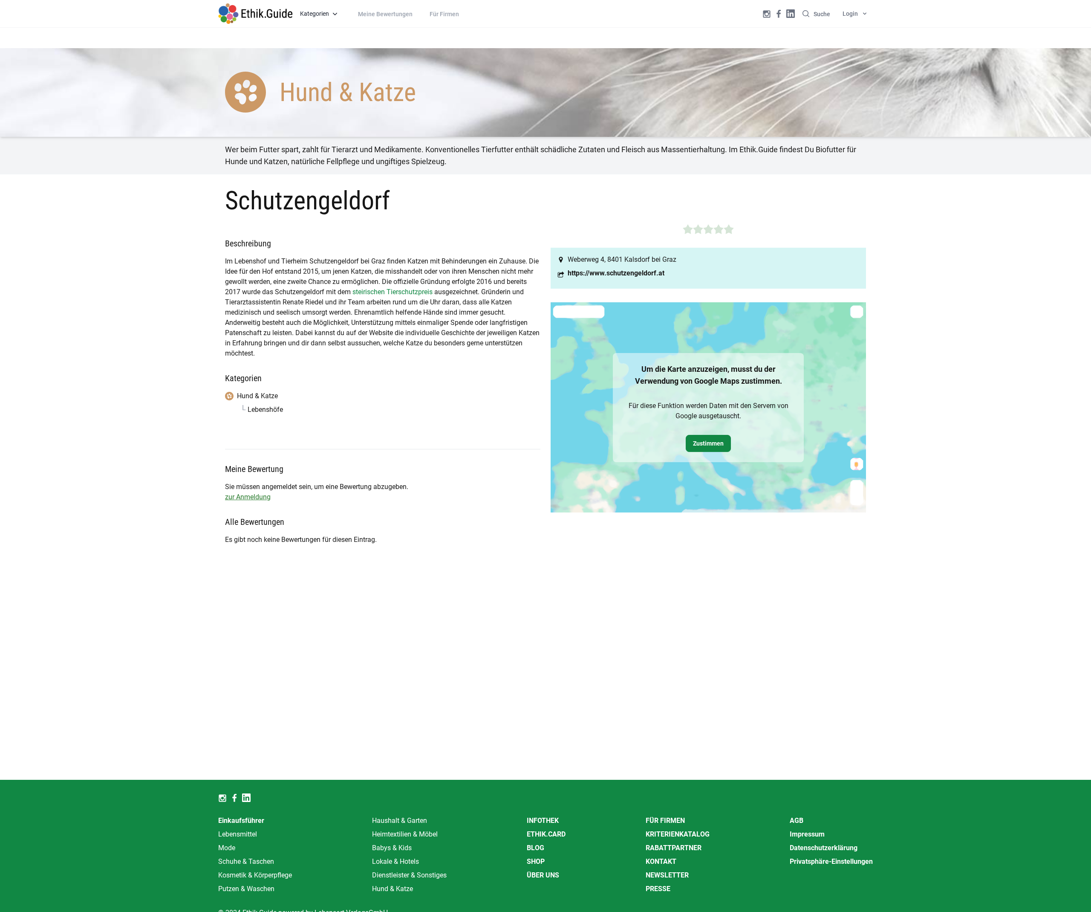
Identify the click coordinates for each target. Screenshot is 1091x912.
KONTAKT (661, 861)
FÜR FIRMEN (665, 820)
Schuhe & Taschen (246, 861)
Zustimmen (708, 443)
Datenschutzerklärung (823, 848)
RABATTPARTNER (673, 848)
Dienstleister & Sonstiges (409, 875)
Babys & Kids (392, 848)
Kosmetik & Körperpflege (255, 875)
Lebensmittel (237, 834)
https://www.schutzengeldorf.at (616, 273)
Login (850, 13)
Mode (226, 848)
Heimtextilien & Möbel (405, 834)
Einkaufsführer (241, 820)
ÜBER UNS (543, 875)
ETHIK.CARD (546, 834)
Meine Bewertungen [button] (385, 14)
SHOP (536, 861)
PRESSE (658, 889)
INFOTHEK (543, 820)
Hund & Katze (392, 889)
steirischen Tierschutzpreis (392, 292)
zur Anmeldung (248, 497)
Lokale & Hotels (395, 861)
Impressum (807, 834)
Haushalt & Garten (399, 820)
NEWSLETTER (667, 875)
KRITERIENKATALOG (678, 834)
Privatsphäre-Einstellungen (831, 861)
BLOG (535, 848)
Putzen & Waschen (246, 889)
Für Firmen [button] (444, 14)
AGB (796, 820)
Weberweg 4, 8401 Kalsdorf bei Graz (622, 259)
